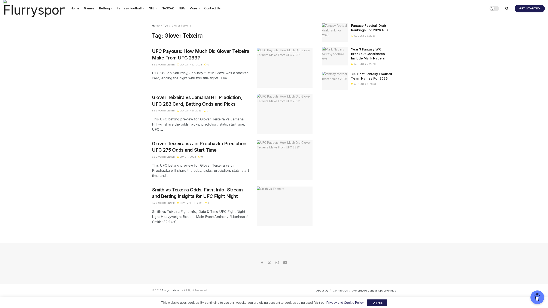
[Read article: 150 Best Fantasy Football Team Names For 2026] (335, 81)
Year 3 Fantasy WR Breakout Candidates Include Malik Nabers (368, 53)
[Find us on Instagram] (277, 262)
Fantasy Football (129, 8)
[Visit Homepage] (34, 8)
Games (89, 8)
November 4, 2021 (191, 202)
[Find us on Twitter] (269, 262)
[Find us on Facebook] (262, 262)
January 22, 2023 (190, 64)
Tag (165, 25)
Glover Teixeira (181, 25)
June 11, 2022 (187, 156)
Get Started (529, 8)
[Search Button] (507, 8)
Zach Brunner (165, 64)
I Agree (377, 302)
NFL (152, 8)
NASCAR (168, 8)
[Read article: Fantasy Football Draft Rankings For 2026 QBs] (335, 32)
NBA (182, 8)
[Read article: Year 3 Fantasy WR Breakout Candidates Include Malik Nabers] (335, 56)
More (193, 8)
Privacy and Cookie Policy (344, 302)
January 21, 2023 (190, 110)
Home (75, 8)
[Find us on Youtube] (285, 262)
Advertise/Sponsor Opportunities (374, 290)
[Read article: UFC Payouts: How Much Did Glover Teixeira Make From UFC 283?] (285, 68)
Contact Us (212, 8)
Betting (104, 8)
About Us (322, 290)
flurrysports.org (171, 290)
